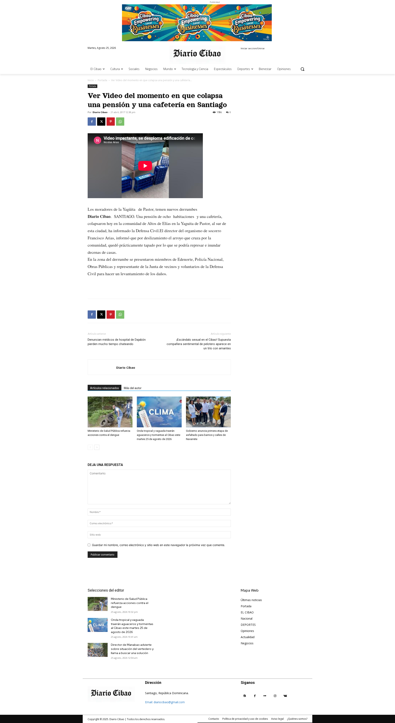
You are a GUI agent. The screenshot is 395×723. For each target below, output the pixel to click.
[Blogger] (245, 696)
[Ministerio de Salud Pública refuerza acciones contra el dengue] (110, 412)
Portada (102, 80)
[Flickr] (265, 696)
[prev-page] (90, 447)
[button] (302, 69)
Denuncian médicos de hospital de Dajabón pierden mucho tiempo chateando (117, 342)
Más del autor (133, 388)
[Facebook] (92, 121)
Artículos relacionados (104, 388)
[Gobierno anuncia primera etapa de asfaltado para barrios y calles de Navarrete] (208, 412)
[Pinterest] (111, 121)
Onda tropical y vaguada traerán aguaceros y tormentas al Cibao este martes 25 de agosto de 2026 (158, 435)
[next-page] (96, 447)
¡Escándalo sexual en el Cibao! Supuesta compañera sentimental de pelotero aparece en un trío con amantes (199, 344)
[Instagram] (275, 696)
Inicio (91, 80)
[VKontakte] (285, 696)
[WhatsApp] (120, 121)
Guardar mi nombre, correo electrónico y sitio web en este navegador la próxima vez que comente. (158, 545)
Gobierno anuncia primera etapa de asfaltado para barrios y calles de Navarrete (207, 435)
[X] (101, 121)
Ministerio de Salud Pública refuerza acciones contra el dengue (129, 603)
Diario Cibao (100, 112)
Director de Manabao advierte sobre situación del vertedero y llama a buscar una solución (132, 649)
